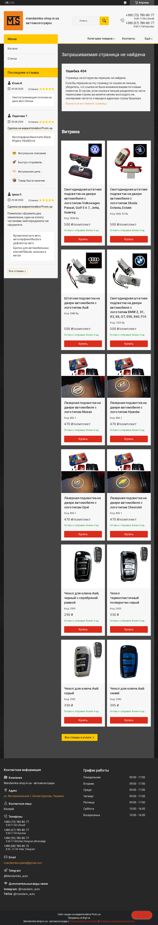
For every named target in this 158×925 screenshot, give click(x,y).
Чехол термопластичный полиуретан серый (124, 597)
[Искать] (104, 21)
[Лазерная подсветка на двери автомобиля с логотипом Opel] (83, 471)
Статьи (12, 58)
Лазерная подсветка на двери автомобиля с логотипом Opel (82, 502)
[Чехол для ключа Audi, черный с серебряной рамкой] (83, 566)
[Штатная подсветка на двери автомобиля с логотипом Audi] (83, 271)
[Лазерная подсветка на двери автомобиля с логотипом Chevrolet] (129, 471)
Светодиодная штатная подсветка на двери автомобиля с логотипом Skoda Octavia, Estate (128, 198)
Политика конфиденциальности (117, 921)
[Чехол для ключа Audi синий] (129, 661)
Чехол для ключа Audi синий (127, 691)
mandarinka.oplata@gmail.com (23, 862)
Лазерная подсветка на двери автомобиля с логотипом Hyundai (128, 407)
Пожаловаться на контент (83, 921)
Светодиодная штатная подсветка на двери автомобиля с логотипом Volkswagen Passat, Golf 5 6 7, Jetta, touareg (83, 200)
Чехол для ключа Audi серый (81, 691)
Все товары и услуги (78, 737)
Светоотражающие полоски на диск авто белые (32, 99)
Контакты (128, 38)
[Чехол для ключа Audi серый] (83, 661)
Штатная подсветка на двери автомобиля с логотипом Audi (82, 302)
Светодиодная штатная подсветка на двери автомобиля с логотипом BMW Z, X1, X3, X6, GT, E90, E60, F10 (128, 307)
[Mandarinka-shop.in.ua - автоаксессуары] (13, 20)
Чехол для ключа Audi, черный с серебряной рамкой (81, 597)
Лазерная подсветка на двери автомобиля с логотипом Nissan (82, 407)
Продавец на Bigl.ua (79, 918)
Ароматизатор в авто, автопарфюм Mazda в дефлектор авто (27, 239)
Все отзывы (16, 271)
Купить (83, 239)
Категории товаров (100, 38)
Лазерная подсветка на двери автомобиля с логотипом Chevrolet (128, 502)
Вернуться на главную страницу (86, 103)
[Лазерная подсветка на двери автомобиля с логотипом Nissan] (83, 376)
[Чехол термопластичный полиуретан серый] (129, 566)
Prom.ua (96, 914)
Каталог (13, 48)
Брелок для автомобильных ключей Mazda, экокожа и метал (31, 251)
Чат (144, 915)
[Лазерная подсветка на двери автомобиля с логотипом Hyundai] (129, 376)
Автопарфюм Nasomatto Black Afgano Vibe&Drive (31, 139)
